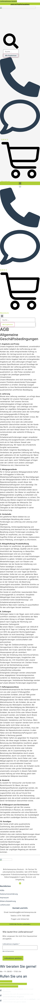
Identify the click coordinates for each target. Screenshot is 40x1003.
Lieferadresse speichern (13, 958)
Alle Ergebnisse (10, 55)
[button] (20, 183)
